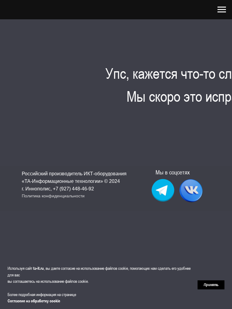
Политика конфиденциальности (53, 195)
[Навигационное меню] (222, 10)
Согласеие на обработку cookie (34, 300)
